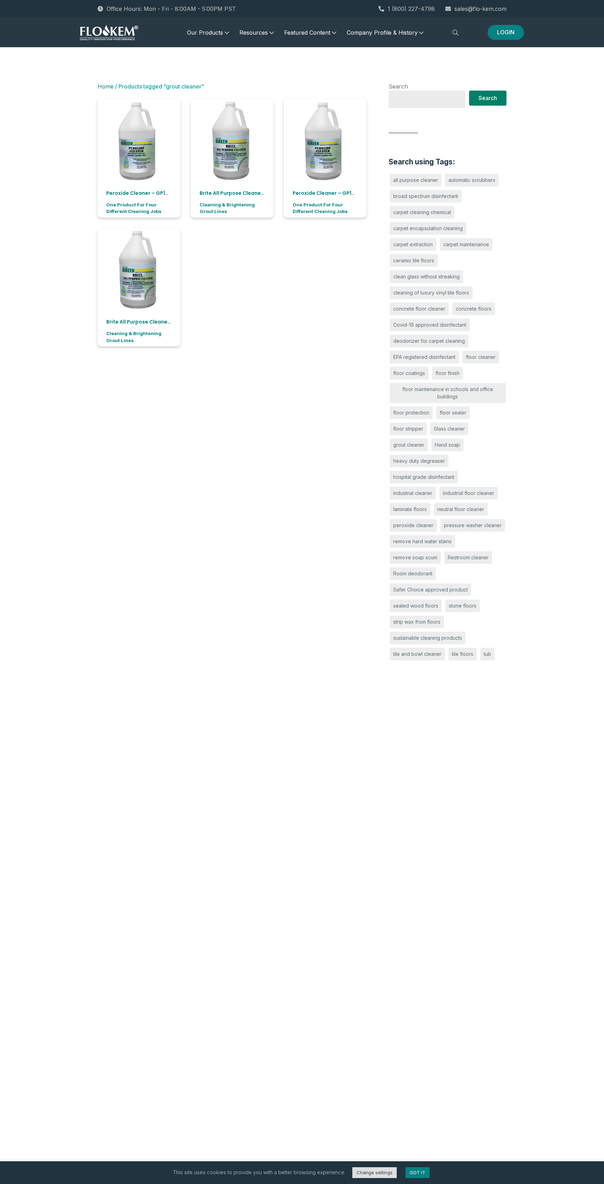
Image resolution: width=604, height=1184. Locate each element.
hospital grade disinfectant (423, 477)
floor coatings (409, 373)
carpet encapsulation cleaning (428, 228)
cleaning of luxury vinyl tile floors (431, 293)
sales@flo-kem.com (480, 8)
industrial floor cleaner (468, 493)
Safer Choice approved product (430, 590)
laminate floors (410, 509)
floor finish (448, 373)
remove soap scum (415, 557)
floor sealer (453, 413)
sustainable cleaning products (427, 638)
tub (487, 654)
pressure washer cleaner (473, 525)
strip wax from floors (416, 622)
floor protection (411, 413)
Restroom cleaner (468, 557)
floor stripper (408, 429)
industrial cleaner (412, 493)
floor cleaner (481, 357)
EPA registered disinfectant (424, 357)
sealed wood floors (415, 606)
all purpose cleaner (415, 180)
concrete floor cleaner (419, 309)
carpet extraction (413, 244)
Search (398, 86)
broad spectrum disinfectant (425, 196)
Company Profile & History (382, 32)
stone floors (462, 606)
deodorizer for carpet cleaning (429, 341)
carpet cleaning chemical (422, 212)
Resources (253, 32)
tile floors (462, 654)
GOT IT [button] (417, 1172)
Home (106, 86)
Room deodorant (412, 573)
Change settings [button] (375, 1172)
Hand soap (447, 445)
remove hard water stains (422, 541)
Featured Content (307, 32)
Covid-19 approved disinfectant (429, 325)
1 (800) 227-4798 (411, 8)
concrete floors (473, 309)
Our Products (205, 32)
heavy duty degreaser (419, 461)
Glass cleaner (449, 429)
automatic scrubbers (471, 180)
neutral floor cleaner (460, 509)
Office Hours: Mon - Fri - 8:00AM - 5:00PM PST (171, 8)
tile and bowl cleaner (417, 654)
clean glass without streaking (426, 276)
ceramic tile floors (413, 260)
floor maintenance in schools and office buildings (447, 392)
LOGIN (506, 32)
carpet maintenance (466, 244)
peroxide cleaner (413, 525)
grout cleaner (408, 445)
